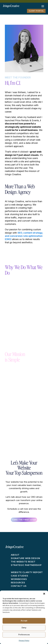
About (15, 555)
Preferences (24, 634)
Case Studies (19, 576)
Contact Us (18, 586)
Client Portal (36, 11)
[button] (44, 593)
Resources (18, 582)
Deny (24, 627)
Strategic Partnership (26, 565)
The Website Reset (23, 562)
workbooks (19, 579)
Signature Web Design (25, 558)
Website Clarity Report (27, 572)
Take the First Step (24, 519)
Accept (24, 620)
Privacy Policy (24, 640)
